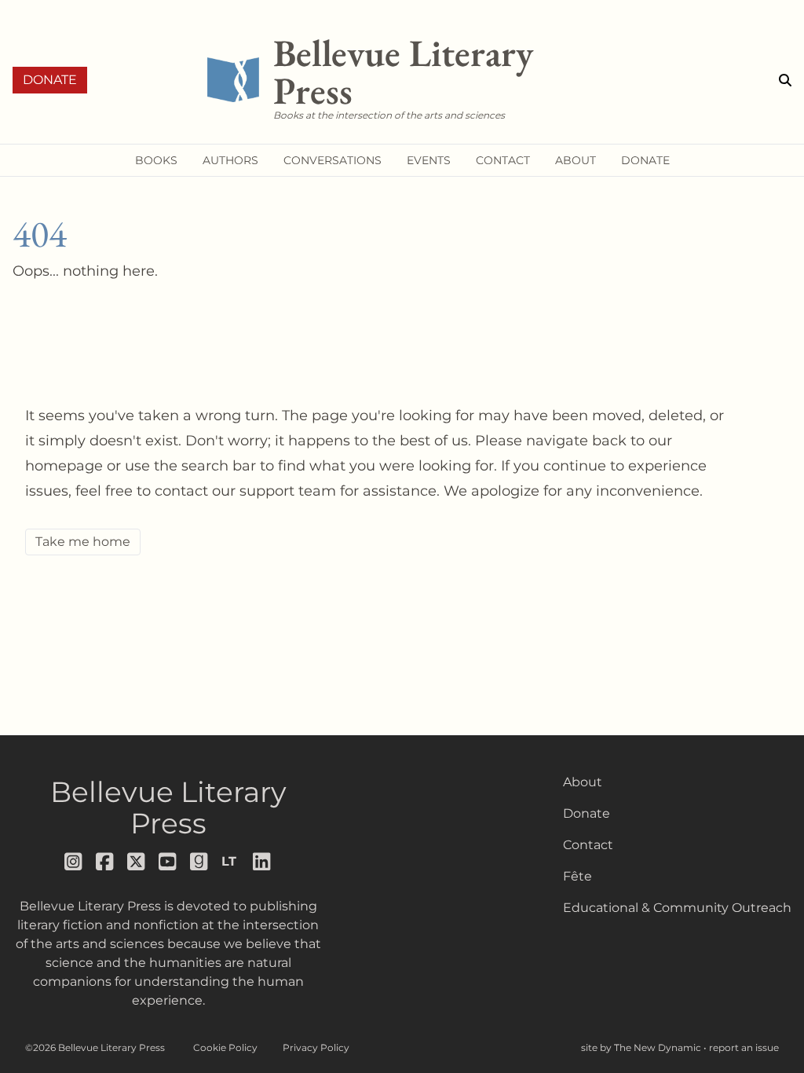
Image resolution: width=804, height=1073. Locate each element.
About (582, 782)
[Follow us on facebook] (105, 861)
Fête (577, 876)
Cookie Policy (225, 1047)
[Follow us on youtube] (168, 861)
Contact (588, 844)
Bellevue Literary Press (168, 807)
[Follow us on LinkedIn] (262, 861)
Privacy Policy (316, 1047)
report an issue (744, 1047)
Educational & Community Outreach (677, 907)
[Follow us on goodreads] (199, 861)
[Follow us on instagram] (73, 861)
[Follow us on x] (136, 861)
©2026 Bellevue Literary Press (95, 1047)
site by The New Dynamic (642, 1047)
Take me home (82, 541)
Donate (50, 79)
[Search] (785, 80)
